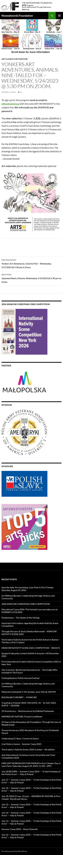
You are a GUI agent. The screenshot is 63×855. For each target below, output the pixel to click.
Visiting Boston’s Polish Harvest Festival (20, 678)
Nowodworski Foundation (17, 15)
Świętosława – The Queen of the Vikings (20, 617)
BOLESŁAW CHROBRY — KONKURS (19, 697)
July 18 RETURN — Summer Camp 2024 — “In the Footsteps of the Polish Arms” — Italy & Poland (31, 772)
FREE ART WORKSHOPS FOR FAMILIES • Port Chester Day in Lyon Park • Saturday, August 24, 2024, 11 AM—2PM (31, 764)
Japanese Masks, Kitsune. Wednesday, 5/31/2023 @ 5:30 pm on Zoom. (31, 278)
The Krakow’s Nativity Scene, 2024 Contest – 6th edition (28, 749)
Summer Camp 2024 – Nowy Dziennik (20, 829)
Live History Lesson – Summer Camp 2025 (21, 744)
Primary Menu (59, 15)
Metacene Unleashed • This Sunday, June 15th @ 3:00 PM (29, 692)
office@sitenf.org (10, 103)
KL (21, 92)
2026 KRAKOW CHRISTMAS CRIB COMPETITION (26, 604)
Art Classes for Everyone (15, 59)
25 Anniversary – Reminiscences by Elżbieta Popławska (28, 711)
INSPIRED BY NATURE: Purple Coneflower (22, 716)
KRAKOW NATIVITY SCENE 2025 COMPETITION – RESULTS (31, 648)
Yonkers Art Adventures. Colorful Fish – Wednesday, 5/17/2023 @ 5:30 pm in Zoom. (26, 264)
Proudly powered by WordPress (14, 851)
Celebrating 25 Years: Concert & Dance (20, 738)
